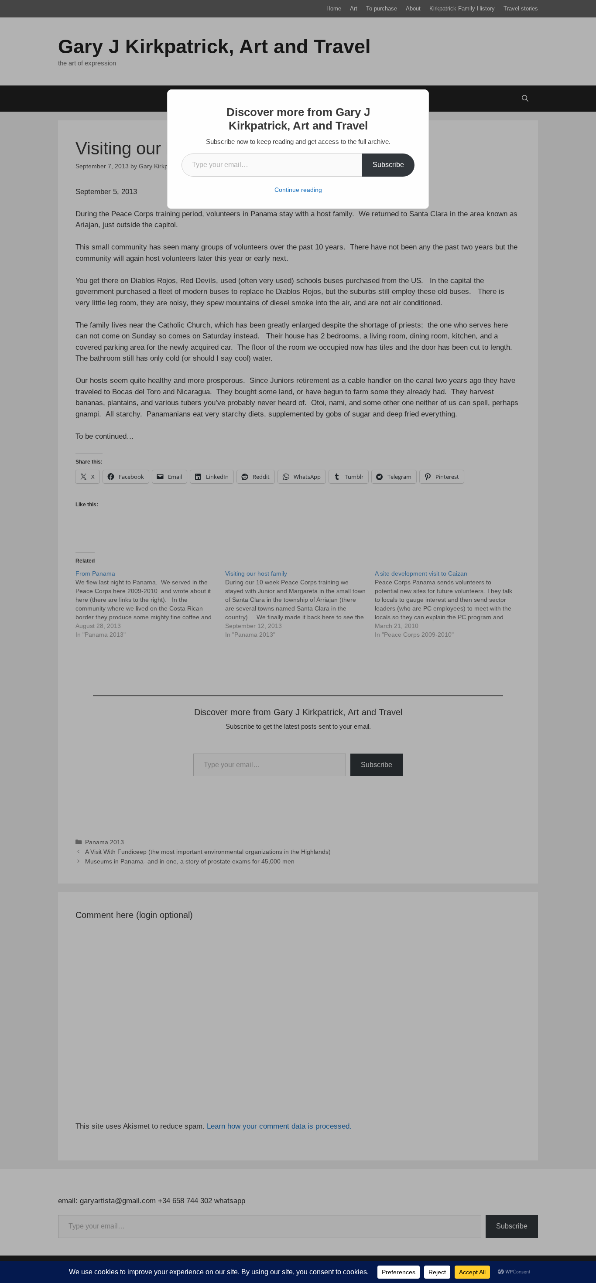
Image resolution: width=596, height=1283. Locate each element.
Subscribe (388, 164)
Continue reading (298, 189)
